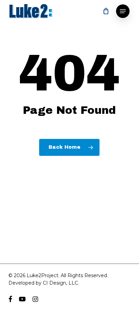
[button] (123, 11)
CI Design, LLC (60, 283)
